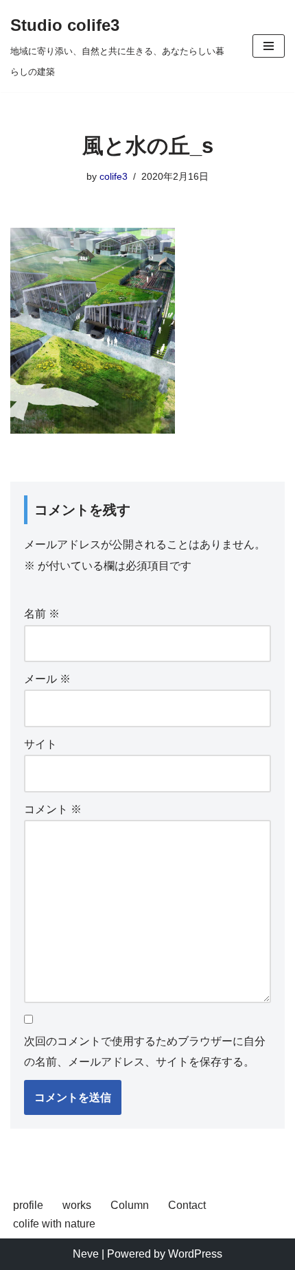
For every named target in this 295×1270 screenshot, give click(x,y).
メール (47, 679)
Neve (86, 1254)
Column (129, 1205)
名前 (42, 614)
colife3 (113, 176)
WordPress (195, 1254)
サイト (40, 744)
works (76, 1205)
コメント (53, 809)
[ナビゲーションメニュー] (268, 46)
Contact (187, 1205)
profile (28, 1205)
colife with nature (54, 1224)
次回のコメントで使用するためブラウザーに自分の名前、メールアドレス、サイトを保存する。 (145, 1051)
